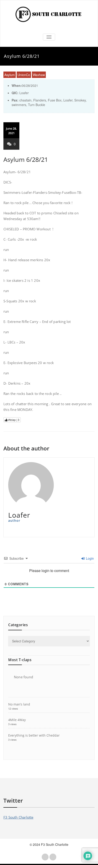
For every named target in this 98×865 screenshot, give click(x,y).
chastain (25, 100)
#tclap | (13, 420)
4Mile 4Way (17, 720)
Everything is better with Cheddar (34, 735)
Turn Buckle (36, 104)
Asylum (9, 74)
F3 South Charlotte (18, 817)
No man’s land (19, 704)
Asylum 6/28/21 (25, 159)
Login (89, 558)
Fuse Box (55, 100)
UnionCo (24, 74)
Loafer (67, 100)
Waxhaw (39, 74)
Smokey (80, 100)
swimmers (19, 104)
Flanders (39, 100)
